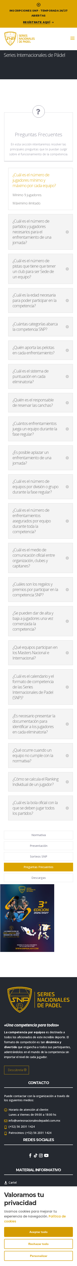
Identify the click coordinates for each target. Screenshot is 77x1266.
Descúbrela (15, 1070)
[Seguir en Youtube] (46, 1155)
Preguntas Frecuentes (38, 867)
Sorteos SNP (38, 856)
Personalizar (38, 1256)
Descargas (38, 878)
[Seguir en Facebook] (30, 1155)
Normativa (38, 835)
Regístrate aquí (36, 22)
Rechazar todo (38, 1244)
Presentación (38, 846)
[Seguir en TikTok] (36, 1155)
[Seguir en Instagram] (41, 1155)
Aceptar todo (38, 1232)
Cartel (13, 1182)
